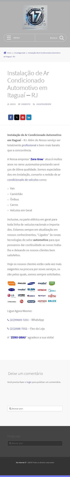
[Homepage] (35, 17)
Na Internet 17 (21, 462)
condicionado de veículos (23, 180)
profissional (29, 145)
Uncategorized (43, 104)
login (29, 382)
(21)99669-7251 (19, 320)
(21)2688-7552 (18, 328)
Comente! (26, 104)
